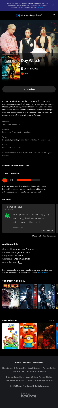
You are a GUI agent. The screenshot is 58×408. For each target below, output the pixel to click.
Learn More (43, 272)
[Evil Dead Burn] (46, 336)
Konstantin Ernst (9, 132)
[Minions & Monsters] (28, 336)
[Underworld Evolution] (46, 296)
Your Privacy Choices (14, 380)
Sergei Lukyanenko (10, 139)
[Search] (54, 15)
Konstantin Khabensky (11, 147)
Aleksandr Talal (44, 139)
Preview (30, 89)
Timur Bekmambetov (11, 124)
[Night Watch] (10, 296)
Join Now (40, 7)
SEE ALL (52, 321)
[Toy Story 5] (10, 336)
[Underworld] (28, 296)
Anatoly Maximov (24, 132)
